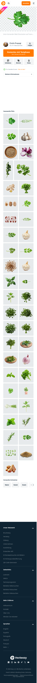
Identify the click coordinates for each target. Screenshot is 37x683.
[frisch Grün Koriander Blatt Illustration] (10, 151)
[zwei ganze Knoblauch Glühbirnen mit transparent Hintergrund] (10, 166)
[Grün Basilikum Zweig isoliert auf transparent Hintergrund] (10, 612)
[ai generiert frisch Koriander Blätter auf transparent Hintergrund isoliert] (10, 472)
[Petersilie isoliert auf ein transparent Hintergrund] (10, 628)
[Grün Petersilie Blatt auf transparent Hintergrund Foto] (10, 363)
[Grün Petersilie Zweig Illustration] (10, 316)
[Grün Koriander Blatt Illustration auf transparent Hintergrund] (10, 120)
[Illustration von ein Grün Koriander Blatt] (10, 441)
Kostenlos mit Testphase (18, 53)
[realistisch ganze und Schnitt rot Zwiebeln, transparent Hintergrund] (10, 197)
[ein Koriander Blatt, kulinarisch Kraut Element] (13, 221)
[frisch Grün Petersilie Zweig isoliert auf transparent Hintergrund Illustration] (10, 332)
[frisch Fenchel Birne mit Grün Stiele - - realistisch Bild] (10, 675)
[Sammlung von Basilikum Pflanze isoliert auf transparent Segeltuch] (10, 659)
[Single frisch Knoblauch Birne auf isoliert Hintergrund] (10, 348)
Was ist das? (21, 69)
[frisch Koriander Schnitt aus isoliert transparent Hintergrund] (24, 200)
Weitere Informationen (12, 73)
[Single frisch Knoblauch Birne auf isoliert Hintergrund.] (10, 410)
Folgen (30, 45)
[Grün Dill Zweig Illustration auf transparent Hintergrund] (10, 135)
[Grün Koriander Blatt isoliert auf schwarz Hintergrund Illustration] (10, 285)
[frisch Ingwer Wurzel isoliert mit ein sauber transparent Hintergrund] (10, 239)
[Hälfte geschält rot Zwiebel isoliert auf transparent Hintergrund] (10, 597)
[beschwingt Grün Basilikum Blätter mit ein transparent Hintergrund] (10, 425)
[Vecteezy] (3, 3)
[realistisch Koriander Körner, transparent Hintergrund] (10, 394)
